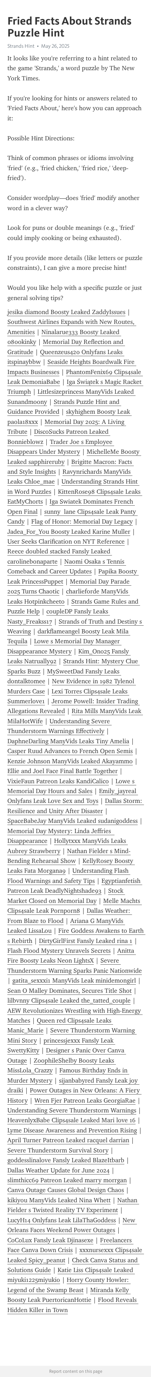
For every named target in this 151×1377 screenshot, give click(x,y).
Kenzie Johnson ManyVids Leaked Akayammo (70, 761)
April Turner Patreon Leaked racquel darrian (68, 1140)
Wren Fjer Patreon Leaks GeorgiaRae (85, 1100)
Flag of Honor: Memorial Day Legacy (82, 521)
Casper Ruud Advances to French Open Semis (70, 751)
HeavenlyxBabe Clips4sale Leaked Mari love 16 (71, 1120)
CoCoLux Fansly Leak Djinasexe (50, 1240)
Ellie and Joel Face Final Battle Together (62, 771)
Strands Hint (20, 46)
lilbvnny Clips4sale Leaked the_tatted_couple (69, 1000)
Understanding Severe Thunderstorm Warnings (71, 1110)
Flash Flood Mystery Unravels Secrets (59, 950)
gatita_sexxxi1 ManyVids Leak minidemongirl (74, 980)
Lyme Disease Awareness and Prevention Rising (72, 1130)
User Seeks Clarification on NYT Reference (66, 541)
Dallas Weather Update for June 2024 (58, 1170)
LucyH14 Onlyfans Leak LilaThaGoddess (61, 1220)
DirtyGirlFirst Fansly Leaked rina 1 (85, 941)
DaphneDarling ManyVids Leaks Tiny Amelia (68, 741)
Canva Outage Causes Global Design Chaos (65, 1190)
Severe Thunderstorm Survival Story (58, 1150)
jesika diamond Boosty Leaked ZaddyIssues (66, 312)
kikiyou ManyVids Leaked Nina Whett (59, 1200)
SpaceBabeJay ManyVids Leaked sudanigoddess (72, 821)
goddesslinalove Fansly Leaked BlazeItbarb (65, 1160)
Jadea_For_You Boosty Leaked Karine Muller (68, 532)
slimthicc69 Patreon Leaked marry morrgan (67, 1180)
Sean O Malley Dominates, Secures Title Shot (69, 990)
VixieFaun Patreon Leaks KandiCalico (58, 781)
